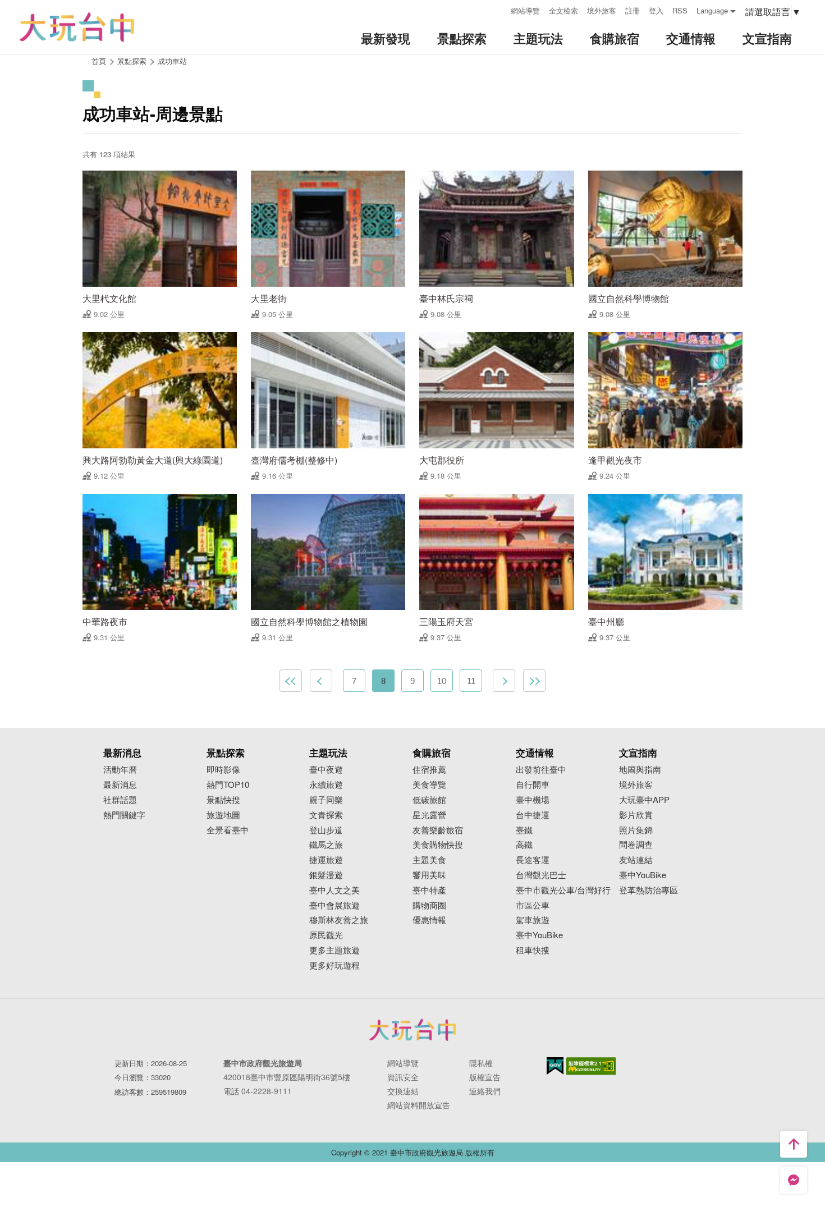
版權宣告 (485, 1076)
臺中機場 (532, 800)
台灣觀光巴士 (541, 875)
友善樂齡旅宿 (437, 830)
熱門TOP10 (228, 785)
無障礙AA (591, 1066)
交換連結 (403, 1090)
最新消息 (120, 785)
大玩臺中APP (644, 800)
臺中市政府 (412, 1029)
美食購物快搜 (437, 845)
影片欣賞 (636, 815)
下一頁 (504, 680)
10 (441, 681)
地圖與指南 (640, 769)
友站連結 (636, 860)
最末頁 (534, 680)
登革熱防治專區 (648, 890)
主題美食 (429, 860)
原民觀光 (326, 935)
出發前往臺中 (541, 769)
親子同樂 (326, 800)
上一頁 (321, 680)
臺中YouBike (539, 935)
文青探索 (326, 815)
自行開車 (532, 785)
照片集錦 (636, 830)
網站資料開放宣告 (418, 1105)
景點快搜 (223, 800)
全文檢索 (563, 10)
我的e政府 (555, 1066)
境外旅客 (601, 10)
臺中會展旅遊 (334, 905)
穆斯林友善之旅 (338, 920)
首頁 (98, 61)
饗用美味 (429, 875)
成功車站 (172, 61)
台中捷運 (532, 815)
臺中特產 (429, 890)
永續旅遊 (326, 785)
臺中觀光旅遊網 (77, 27)
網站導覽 (525, 10)
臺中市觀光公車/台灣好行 (563, 890)
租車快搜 (532, 950)
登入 (656, 10)
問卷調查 (636, 845)
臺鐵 (524, 830)
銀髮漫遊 (326, 875)
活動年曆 (120, 769)
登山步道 (326, 830)
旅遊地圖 (223, 815)
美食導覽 (429, 785)
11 (471, 681)
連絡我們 (485, 1090)
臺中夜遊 (326, 769)
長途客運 (532, 860)
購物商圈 (429, 905)
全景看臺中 (228, 830)
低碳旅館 (429, 800)
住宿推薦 (429, 769)
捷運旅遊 (326, 860)
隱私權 (481, 1062)
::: (498, 9)
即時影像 (223, 769)
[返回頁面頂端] (793, 1144)
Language (712, 10)
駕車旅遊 (532, 920)
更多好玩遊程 (334, 965)
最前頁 (290, 680)
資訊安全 (403, 1076)
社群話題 (120, 800)
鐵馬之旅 (326, 845)
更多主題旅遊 (334, 950)
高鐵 (524, 845)
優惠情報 (429, 920)
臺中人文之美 (334, 890)
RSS (680, 10)
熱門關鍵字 (124, 815)
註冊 (632, 10)
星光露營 (429, 815)
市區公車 (532, 905)
